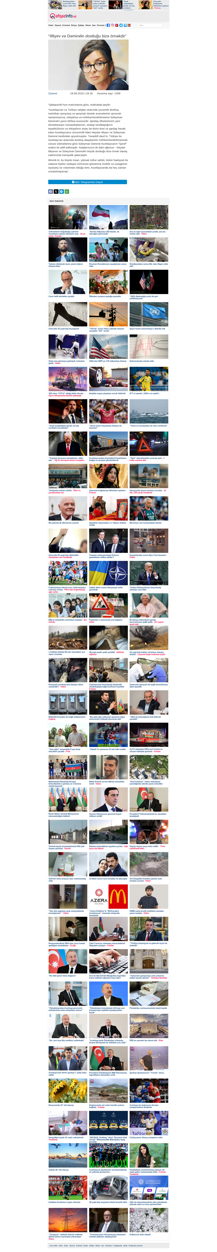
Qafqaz (81, 25)
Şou (94, 25)
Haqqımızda (118, 1246)
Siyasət (58, 25)
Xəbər (50, 25)
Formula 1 (101, 25)
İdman (88, 25)
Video (61, 1246)
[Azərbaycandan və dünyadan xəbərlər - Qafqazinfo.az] (63, 16)
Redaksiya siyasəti (135, 1246)
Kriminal (66, 25)
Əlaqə (125, 1246)
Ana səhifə (53, 1246)
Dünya (74, 25)
